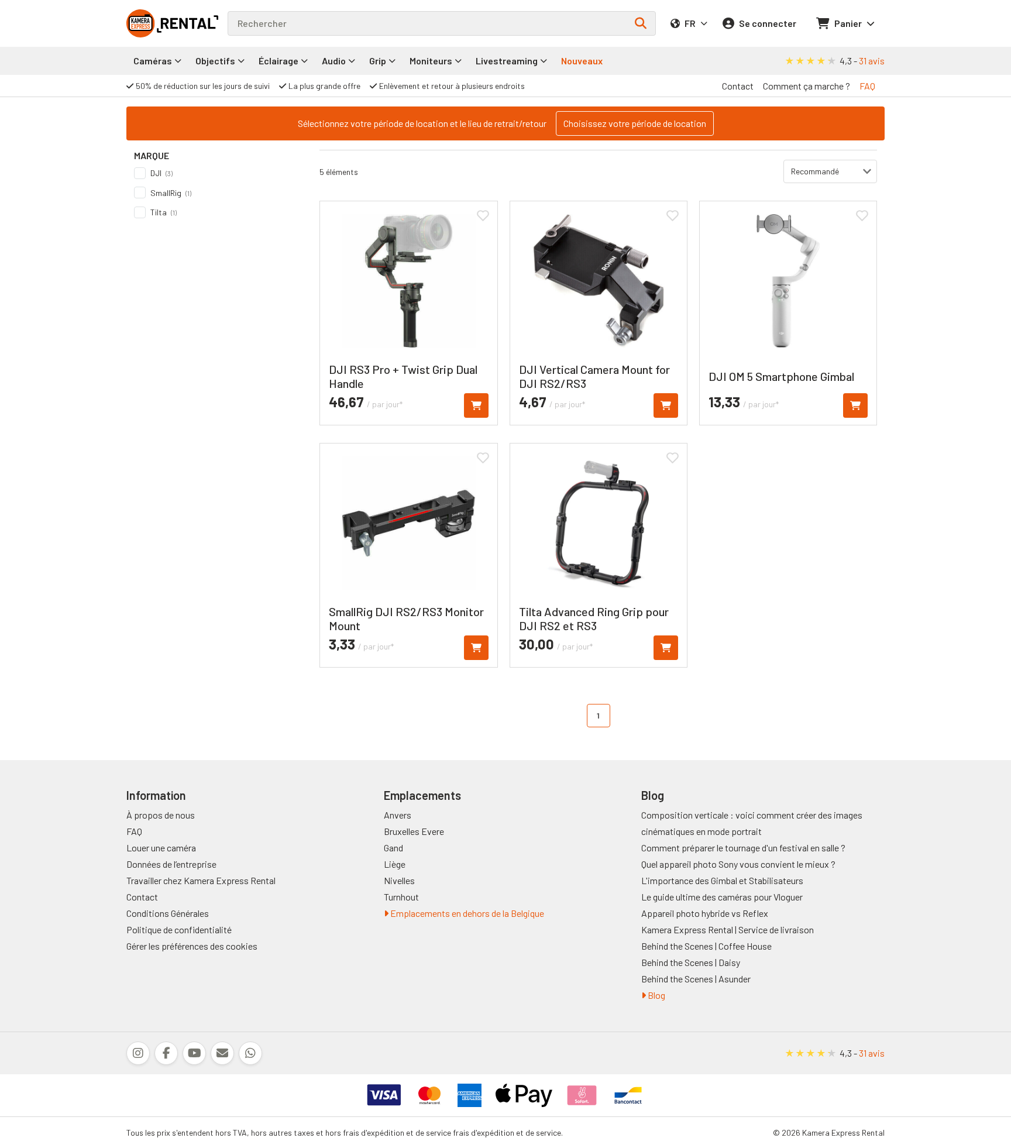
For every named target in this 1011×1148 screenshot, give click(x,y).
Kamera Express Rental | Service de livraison (727, 929)
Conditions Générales (167, 913)
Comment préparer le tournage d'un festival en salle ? (743, 847)
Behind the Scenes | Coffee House (706, 945)
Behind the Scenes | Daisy (690, 962)
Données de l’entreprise (171, 863)
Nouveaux (582, 60)
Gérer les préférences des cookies (191, 945)
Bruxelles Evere (414, 831)
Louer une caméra (161, 847)
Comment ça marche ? (806, 85)
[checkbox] (215, 173)
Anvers (397, 814)
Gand (393, 847)
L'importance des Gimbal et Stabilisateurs (722, 880)
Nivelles (399, 880)
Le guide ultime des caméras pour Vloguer (722, 896)
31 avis (872, 60)
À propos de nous (160, 814)
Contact (738, 85)
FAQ (867, 85)
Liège (394, 863)
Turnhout (401, 896)
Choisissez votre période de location (634, 123)
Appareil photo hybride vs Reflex (704, 913)
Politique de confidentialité (179, 929)
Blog (655, 995)
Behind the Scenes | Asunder (696, 978)
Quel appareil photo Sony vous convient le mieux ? (738, 863)
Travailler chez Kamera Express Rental (201, 880)
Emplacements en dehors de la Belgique (466, 913)
